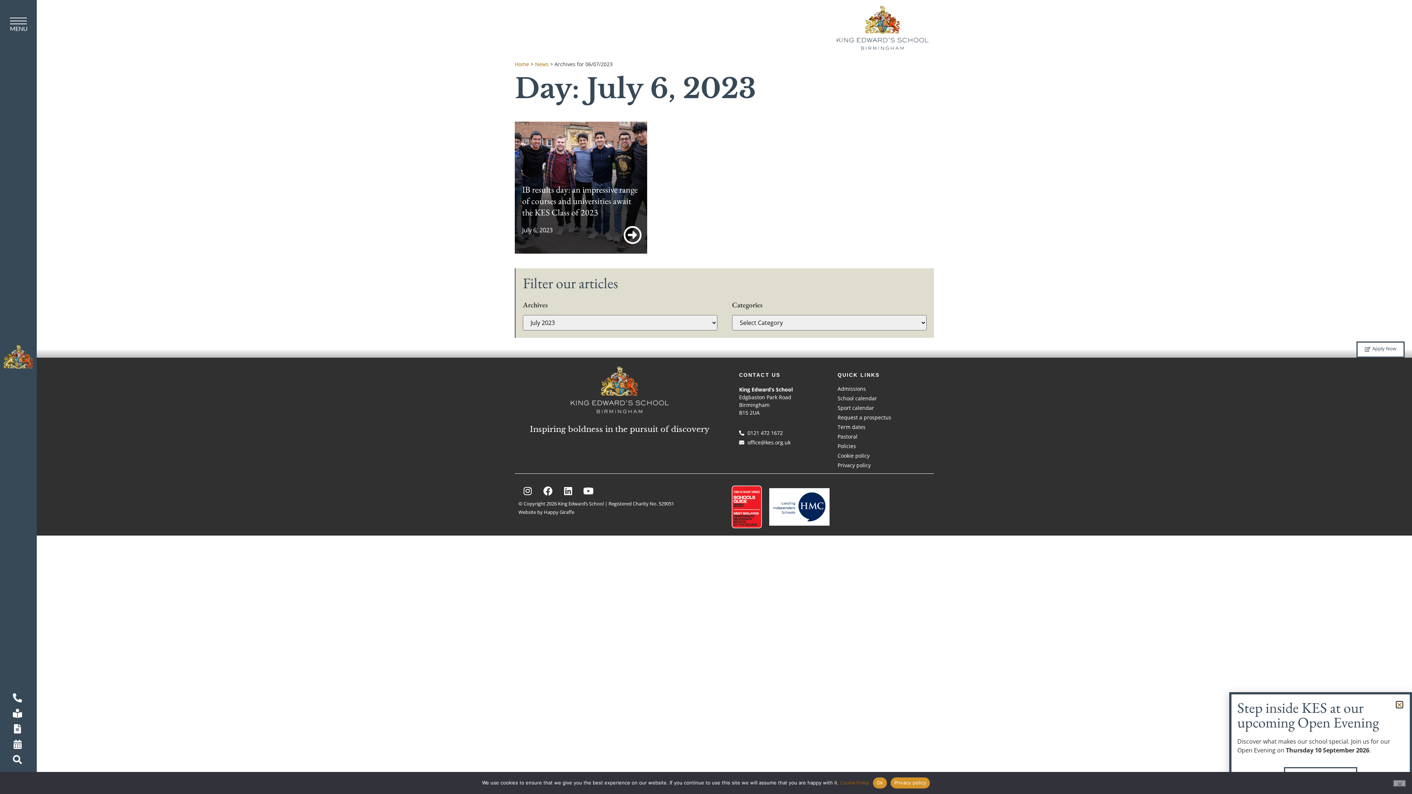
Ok (880, 783)
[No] (1399, 783)
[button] (1399, 705)
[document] (706, 397)
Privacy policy (910, 783)
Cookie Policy (854, 782)
